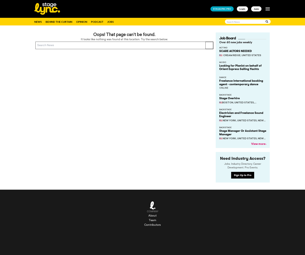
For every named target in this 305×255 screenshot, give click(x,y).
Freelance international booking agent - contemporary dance (241, 82)
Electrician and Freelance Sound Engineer (241, 114)
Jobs (110, 21)
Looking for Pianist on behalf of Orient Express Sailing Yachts (240, 67)
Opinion (81, 21)
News (38, 21)
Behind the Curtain (59, 21)
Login (242, 8)
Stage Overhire (229, 98)
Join (256, 8)
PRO (222, 8)
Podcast (97, 21)
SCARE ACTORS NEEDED (235, 51)
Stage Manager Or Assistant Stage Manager (242, 132)
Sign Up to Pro (242, 175)
